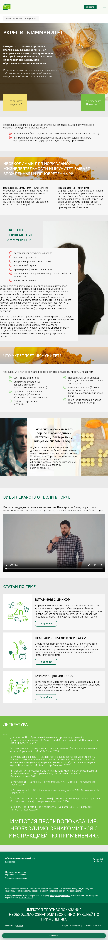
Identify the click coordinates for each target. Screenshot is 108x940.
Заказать (90, 7)
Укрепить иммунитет (26, 18)
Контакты (10, 862)
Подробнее (46, 623)
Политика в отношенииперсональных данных (15, 873)
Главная (10, 18)
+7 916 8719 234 (26, 898)
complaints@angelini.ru (60, 895)
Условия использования (16, 878)
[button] (104, 6)
